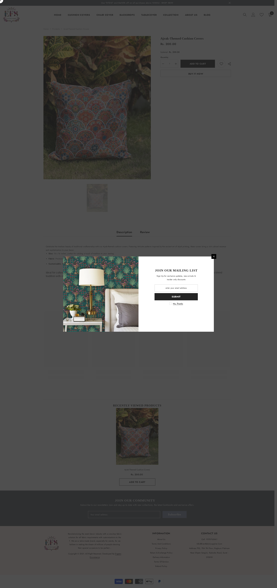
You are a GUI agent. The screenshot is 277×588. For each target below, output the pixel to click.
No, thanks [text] (178, 303)
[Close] (213, 256)
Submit (176, 296)
